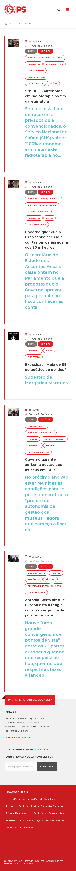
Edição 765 (34, 64)
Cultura (32, 439)
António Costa (36, 426)
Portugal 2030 (36, 77)
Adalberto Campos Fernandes (45, 58)
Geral (31, 51)
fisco (49, 218)
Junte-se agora (15, 737)
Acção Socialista (42, 45)
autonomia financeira (41, 433)
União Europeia (36, 593)
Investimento (36, 71)
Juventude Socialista (17, 806)
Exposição (52, 351)
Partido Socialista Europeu (47, 806)
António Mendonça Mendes (43, 199)
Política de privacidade (19, 827)
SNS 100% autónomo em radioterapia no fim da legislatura (45, 96)
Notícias (46, 51)
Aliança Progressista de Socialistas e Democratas (34, 813)
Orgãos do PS (42, 820)
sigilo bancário (37, 225)
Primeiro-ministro (38, 452)
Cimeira (56, 573)
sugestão (34, 357)
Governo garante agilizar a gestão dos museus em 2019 (43, 464)
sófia (58, 586)
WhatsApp (42, 749)
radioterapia (35, 84)
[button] (59, 9)
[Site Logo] (16, 9)
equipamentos (54, 64)
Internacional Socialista (19, 820)
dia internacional (54, 439)
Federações (57, 820)
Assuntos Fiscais (38, 212)
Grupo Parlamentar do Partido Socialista (30, 799)
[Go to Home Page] (6, 24)
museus (50, 446)
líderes (50, 579)
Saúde (53, 84)
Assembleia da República (42, 205)
